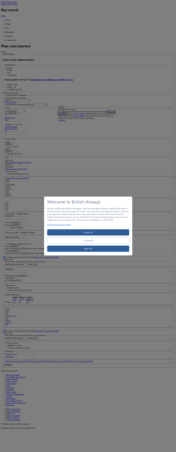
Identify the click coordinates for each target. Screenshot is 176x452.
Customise (88, 240)
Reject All (88, 248)
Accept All (88, 232)
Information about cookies (59, 224)
